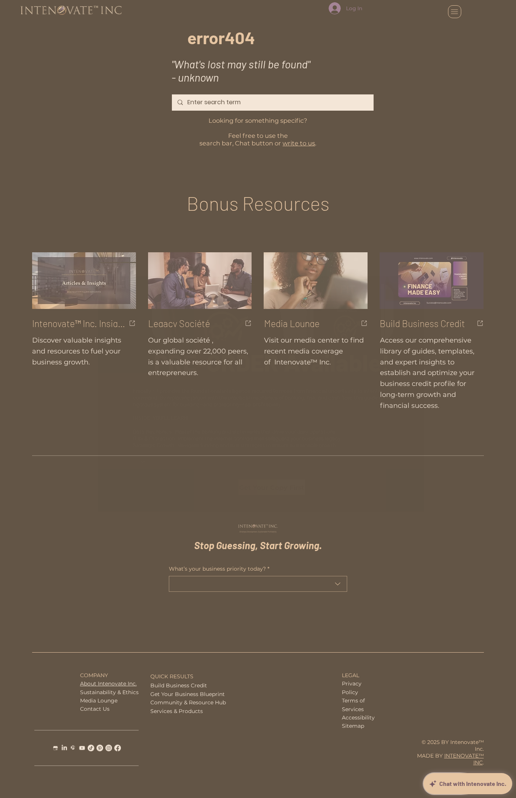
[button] (397, 295)
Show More (145, 461)
